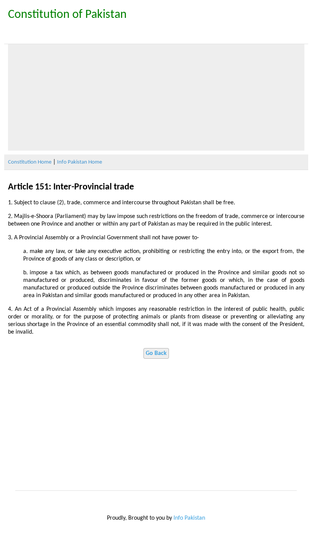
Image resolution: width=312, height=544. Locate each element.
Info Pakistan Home (79, 162)
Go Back (156, 353)
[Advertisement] (156, 97)
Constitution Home (29, 162)
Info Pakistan (189, 518)
